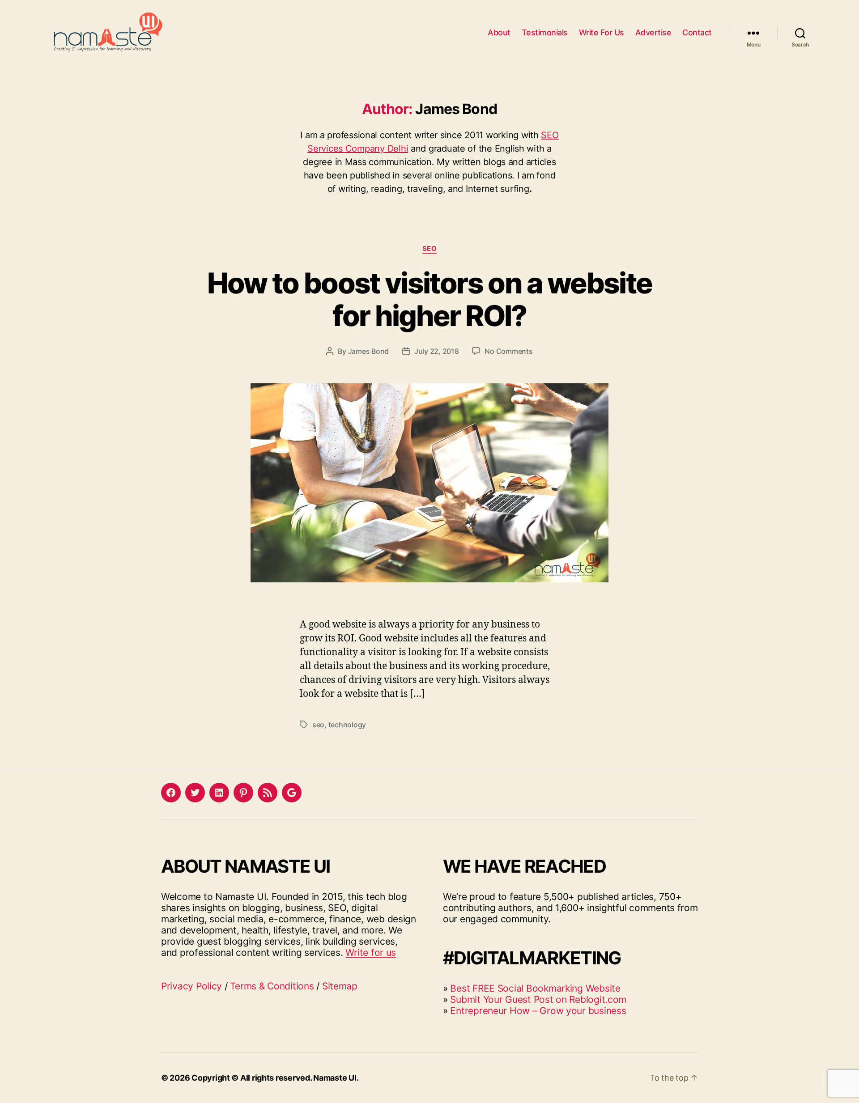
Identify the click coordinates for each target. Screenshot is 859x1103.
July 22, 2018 (436, 351)
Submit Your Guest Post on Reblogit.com (538, 999)
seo (318, 724)
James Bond (368, 351)
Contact (697, 32)
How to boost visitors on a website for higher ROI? (429, 299)
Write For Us (601, 32)
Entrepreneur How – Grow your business (538, 1010)
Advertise (653, 32)
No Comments (508, 351)
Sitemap (339, 986)
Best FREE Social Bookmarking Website (535, 988)
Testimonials (545, 32)
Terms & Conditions (272, 986)
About (499, 32)
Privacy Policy (191, 986)
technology (347, 724)
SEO (429, 249)
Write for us (370, 952)
